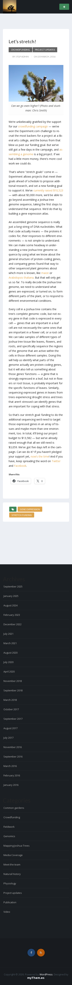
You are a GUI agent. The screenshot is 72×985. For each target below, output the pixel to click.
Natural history (12, 874)
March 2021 (10, 643)
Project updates (45, 49)
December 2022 (12, 624)
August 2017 (10, 728)
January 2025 (10, 596)
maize (45, 273)
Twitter (56, 461)
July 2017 (8, 737)
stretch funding (22, 515)
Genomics (9, 836)
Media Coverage (13, 855)
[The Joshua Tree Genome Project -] (9, 6)
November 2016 (12, 747)
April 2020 (9, 671)
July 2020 (8, 662)
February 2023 (11, 615)
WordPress (46, 974)
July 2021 (8, 633)
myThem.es (35, 978)
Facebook (20, 466)
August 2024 (10, 605)
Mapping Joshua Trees (16, 845)
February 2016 (11, 775)
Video (6, 911)
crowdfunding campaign (33, 126)
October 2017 (11, 709)
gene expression (30, 509)
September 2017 (12, 718)
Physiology (9, 883)
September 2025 (12, 586)
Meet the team (11, 864)
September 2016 (12, 756)
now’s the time (40, 456)
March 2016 (10, 766)
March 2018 (10, 700)
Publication (9, 902)
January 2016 (10, 785)
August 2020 (10, 652)
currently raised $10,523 (48, 190)
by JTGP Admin (20, 56)
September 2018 (12, 690)
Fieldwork (9, 826)
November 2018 (12, 681)
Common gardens (13, 808)
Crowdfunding (20, 49)
